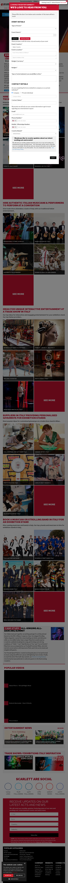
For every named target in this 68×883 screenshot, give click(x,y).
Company (16, 93)
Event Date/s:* (16, 32)
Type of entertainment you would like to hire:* (27, 74)
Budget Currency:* (18, 61)
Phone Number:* (17, 118)
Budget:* (14, 67)
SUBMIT (53, 157)
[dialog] (14, 871)
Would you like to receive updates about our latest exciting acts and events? (33, 139)
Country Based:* (17, 131)
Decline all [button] (19, 875)
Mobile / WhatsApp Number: (21, 124)
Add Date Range (25, 38)
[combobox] (15, 120)
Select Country (17, 47)
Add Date (15, 38)
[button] (14, 879)
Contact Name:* (17, 100)
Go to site (63, 2)
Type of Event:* (17, 26)
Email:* (14, 111)
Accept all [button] (8, 875)
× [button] (24, 863)
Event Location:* (17, 50)
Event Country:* (17, 44)
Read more (14, 872)
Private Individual (27, 93)
